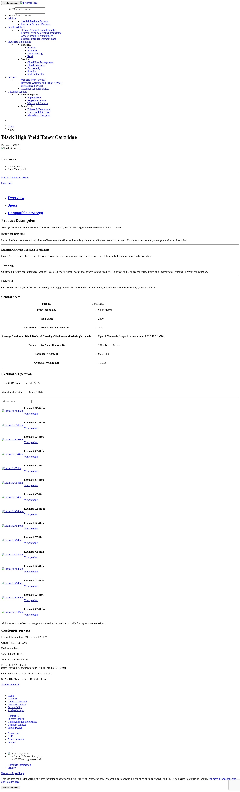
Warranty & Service (37, 103)
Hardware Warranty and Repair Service (41, 82)
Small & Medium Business (34, 21)
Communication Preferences (22, 721)
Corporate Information (19, 764)
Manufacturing (35, 53)
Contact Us (13, 715)
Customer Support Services (35, 88)
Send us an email (10, 684)
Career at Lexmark (17, 701)
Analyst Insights (16, 710)
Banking (31, 47)
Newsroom (13, 733)
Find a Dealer (15, 727)
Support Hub (34, 97)
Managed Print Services (33, 79)
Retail (30, 56)
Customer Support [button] (17, 91)
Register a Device (36, 100)
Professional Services (32, 85)
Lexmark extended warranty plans (38, 38)
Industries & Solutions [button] (19, 41)
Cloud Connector (36, 65)
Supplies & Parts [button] (16, 27)
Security (31, 71)
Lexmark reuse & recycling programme (41, 32)
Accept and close (11, 787)
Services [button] (12, 77)
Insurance (32, 50)
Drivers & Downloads (38, 109)
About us (12, 698)
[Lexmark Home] (29, 2)
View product (31, 413)
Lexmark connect (17, 704)
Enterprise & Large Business (35, 24)
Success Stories (16, 718)
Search (11, 9)
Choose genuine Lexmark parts (37, 35)
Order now (7, 183)
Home (11, 126)
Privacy (12, 767)
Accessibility (34, 68)
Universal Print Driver (38, 112)
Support (12, 742)
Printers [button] (12, 18)
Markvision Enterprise (38, 115)
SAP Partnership (35, 74)
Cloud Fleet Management (40, 62)
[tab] (123, 198)
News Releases (16, 739)
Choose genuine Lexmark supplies (38, 30)
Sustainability (15, 707)
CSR (10, 736)
